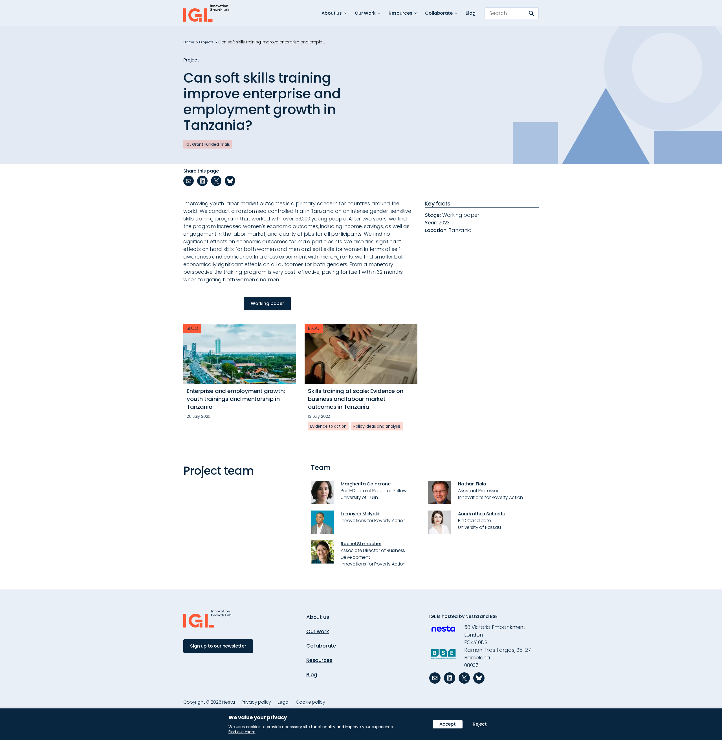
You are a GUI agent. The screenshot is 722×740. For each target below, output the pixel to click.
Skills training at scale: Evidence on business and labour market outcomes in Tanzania (355, 399)
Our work (317, 631)
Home (188, 42)
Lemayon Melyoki (360, 514)
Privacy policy (256, 702)
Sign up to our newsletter (218, 646)
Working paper (267, 303)
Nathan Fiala (472, 484)
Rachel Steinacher (361, 543)
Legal (283, 702)
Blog (471, 13)
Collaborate (321, 645)
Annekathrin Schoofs (481, 514)
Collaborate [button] (438, 13)
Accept (447, 724)
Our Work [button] (365, 13)
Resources (319, 660)
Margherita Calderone (366, 484)
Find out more (242, 732)
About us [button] (332, 13)
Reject (480, 724)
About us (317, 616)
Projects (206, 42)
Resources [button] (400, 13)
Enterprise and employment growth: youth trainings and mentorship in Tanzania (236, 399)
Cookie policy (310, 702)
